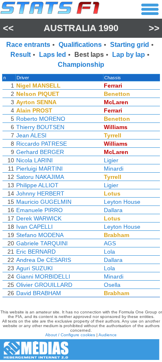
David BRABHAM (38, 293)
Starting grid (129, 44)
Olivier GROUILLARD (44, 284)
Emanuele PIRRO (39, 210)
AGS (110, 243)
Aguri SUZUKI (34, 268)
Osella (112, 284)
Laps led (52, 54)
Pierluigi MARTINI (39, 168)
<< (8, 28)
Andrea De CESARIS (43, 260)
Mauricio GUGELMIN (43, 201)
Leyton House (122, 201)
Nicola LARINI (34, 160)
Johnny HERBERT (40, 193)
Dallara (113, 210)
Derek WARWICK (38, 218)
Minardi (113, 168)
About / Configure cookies (70, 335)
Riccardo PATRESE (41, 143)
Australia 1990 (81, 28)
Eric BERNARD (36, 251)
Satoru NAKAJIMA (40, 177)
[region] (81, 187)
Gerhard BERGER (40, 152)
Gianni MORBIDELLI (43, 276)
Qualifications (80, 44)
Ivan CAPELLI (34, 226)
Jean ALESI (31, 135)
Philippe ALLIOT (37, 185)
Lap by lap (128, 54)
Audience (107, 335)
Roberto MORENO (40, 118)
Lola (109, 251)
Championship (81, 64)
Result (20, 54)
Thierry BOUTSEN (40, 127)
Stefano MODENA (40, 235)
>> (154, 28)
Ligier (111, 160)
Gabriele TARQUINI (42, 243)
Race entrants (28, 44)
